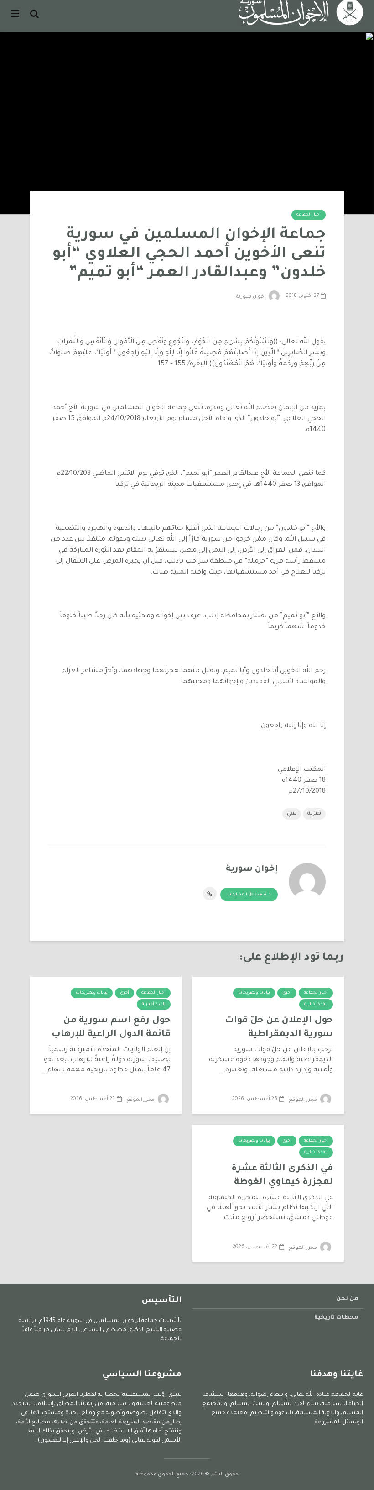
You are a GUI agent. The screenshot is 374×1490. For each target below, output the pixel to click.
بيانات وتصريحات (254, 993)
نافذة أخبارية (316, 1004)
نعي (291, 814)
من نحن (347, 1299)
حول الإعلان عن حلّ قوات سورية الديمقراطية (279, 1028)
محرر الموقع (303, 1100)
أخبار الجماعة (308, 215)
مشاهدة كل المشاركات (249, 895)
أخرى (286, 993)
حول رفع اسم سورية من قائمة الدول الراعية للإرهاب (111, 1028)
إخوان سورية (251, 297)
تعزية (314, 814)
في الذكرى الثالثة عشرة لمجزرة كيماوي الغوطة (282, 1176)
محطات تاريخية (336, 1318)
